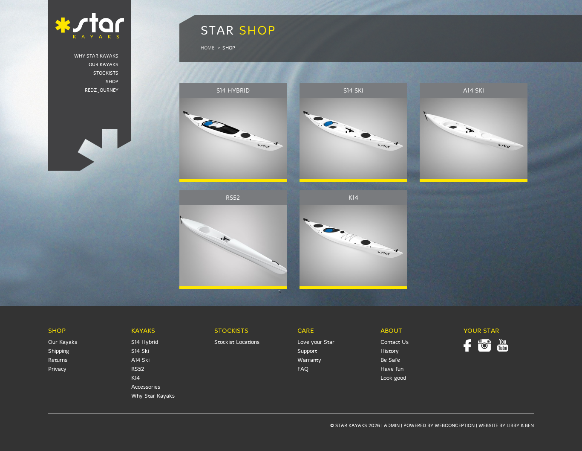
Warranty (309, 360)
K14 (135, 378)
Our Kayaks (103, 64)
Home (207, 48)
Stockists (105, 73)
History (389, 351)
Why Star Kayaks (96, 56)
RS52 (137, 369)
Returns (57, 360)
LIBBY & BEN (520, 425)
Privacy (57, 369)
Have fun (391, 369)
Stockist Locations (236, 342)
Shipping (58, 351)
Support (307, 351)
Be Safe (390, 360)
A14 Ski (140, 360)
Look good (393, 378)
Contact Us (394, 342)
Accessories (145, 387)
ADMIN (392, 425)
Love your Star (315, 342)
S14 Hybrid (144, 342)
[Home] (89, 20)
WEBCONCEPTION (455, 425)
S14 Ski (140, 351)
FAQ (302, 369)
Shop (112, 81)
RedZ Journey (101, 90)
